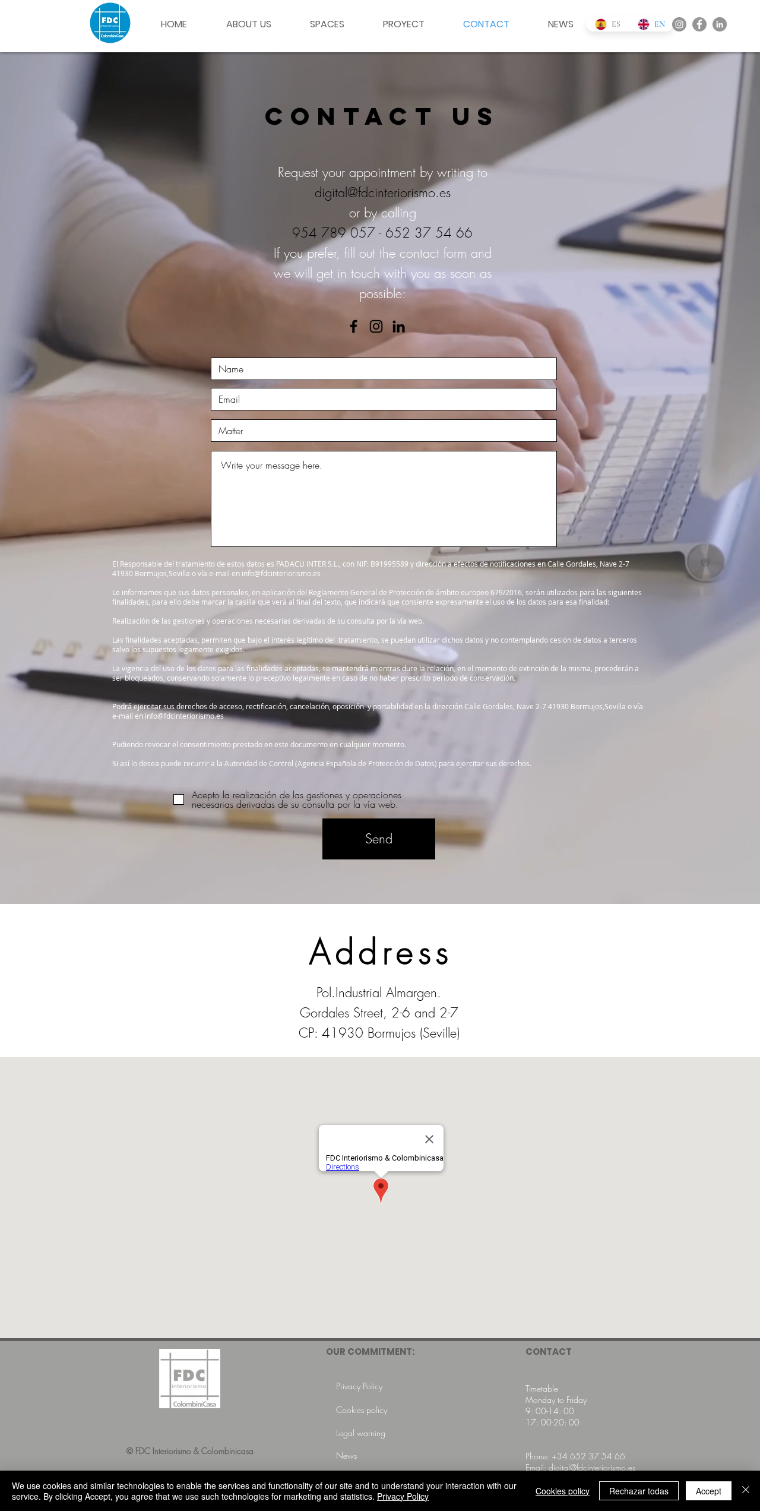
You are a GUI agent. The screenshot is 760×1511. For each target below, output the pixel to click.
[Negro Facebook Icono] (353, 326)
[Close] (746, 1490)
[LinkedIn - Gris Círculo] (719, 24)
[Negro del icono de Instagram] (376, 326)
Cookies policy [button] (563, 1491)
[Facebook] (699, 24)
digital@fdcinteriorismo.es (383, 192)
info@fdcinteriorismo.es (281, 573)
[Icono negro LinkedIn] (398, 326)
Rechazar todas (639, 1491)
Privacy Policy (403, 1496)
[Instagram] (679, 24)
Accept (708, 1491)
